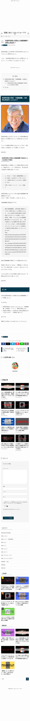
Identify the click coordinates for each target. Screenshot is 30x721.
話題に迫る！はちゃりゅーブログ (15, 33)
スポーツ (5, 552)
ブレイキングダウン (8, 558)
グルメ (4, 542)
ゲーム (4, 545)
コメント (5, 468)
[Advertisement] (15, 17)
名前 (4, 486)
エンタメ (5, 536)
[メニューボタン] (1, 33)
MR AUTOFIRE (7, 532)
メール (4, 491)
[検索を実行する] (27, 679)
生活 (4, 568)
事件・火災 (5, 45)
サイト (4, 497)
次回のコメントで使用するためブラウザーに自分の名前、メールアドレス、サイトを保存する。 (15, 503)
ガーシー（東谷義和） (8, 539)
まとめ (6, 87)
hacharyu (15, 371)
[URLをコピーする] (26, 344)
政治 (4, 564)
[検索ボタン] (28, 33)
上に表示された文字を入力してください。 (12, 509)
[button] (3, 344)
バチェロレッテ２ (7, 555)
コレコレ (5, 548)
